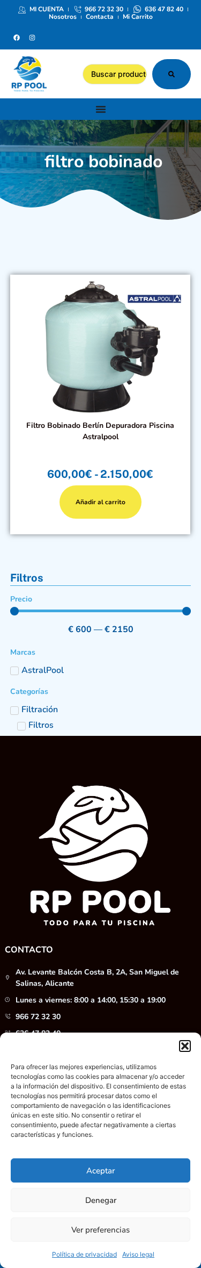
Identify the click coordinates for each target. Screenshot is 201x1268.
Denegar (100, 1200)
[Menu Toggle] (100, 109)
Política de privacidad (84, 1254)
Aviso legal (138, 1254)
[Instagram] (32, 37)
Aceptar (100, 1170)
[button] (185, 1046)
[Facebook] (16, 37)
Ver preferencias (100, 1229)
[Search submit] (171, 74)
